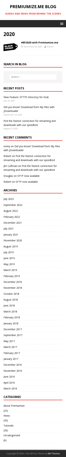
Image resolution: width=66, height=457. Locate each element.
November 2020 (13, 240)
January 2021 (11, 234)
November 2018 (13, 287)
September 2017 (13, 335)
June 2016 (9, 376)
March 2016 (10, 388)
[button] (61, 23)
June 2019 (9, 258)
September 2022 (13, 205)
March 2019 (10, 270)
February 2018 (12, 317)
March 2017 (10, 347)
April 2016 (9, 382)
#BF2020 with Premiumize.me (39, 42)
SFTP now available (28, 176)
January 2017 (11, 359)
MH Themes (54, 453)
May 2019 (9, 264)
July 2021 (9, 228)
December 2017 (13, 329)
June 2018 (9, 305)
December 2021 (13, 222)
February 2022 (12, 216)
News (7, 415)
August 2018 (11, 299)
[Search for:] (33, 77)
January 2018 (11, 323)
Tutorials (9, 425)
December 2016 (13, 364)
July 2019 (9, 252)
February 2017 (12, 353)
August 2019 (11, 246)
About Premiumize (14, 405)
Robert (50, 46)
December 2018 (13, 282)
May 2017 (9, 341)
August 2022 (11, 210)
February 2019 (12, 276)
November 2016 (13, 370)
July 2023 (9, 199)
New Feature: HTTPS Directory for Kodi (26, 97)
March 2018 (10, 311)
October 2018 (11, 293)
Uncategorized (12, 435)
